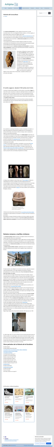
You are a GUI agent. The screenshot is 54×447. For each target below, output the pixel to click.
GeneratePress (14, 445)
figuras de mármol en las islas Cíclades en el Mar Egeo (13, 147)
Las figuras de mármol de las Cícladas (11, 440)
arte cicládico (25, 180)
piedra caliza (25, 61)
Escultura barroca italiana (8, 367)
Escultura (6, 438)
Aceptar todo (48, 443)
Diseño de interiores (26, 8)
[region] (43, 440)
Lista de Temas (42, 445)
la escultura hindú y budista (16, 286)
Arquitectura (10, 8)
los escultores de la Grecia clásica (27, 212)
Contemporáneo (46, 8)
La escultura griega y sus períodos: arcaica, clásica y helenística (15, 349)
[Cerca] (51, 436)
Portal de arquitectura (37, 445)
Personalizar (37, 443)
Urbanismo (37, 8)
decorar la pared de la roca (28, 35)
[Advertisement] (19, 24)
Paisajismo (32, 8)
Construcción (16, 8)
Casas (42, 8)
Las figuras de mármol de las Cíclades (10, 351)
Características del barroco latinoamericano (11, 439)
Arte (20, 8)
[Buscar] (49, 13)
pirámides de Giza (16, 139)
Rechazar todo (43, 443)
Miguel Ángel (24, 302)
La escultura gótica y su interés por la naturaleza (8, 414)
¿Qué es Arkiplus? (48, 445)
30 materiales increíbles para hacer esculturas (18, 414)
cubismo (18, 187)
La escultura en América (7, 352)
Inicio (5, 8)
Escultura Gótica (6, 364)
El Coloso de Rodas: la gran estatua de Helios (29, 397)
